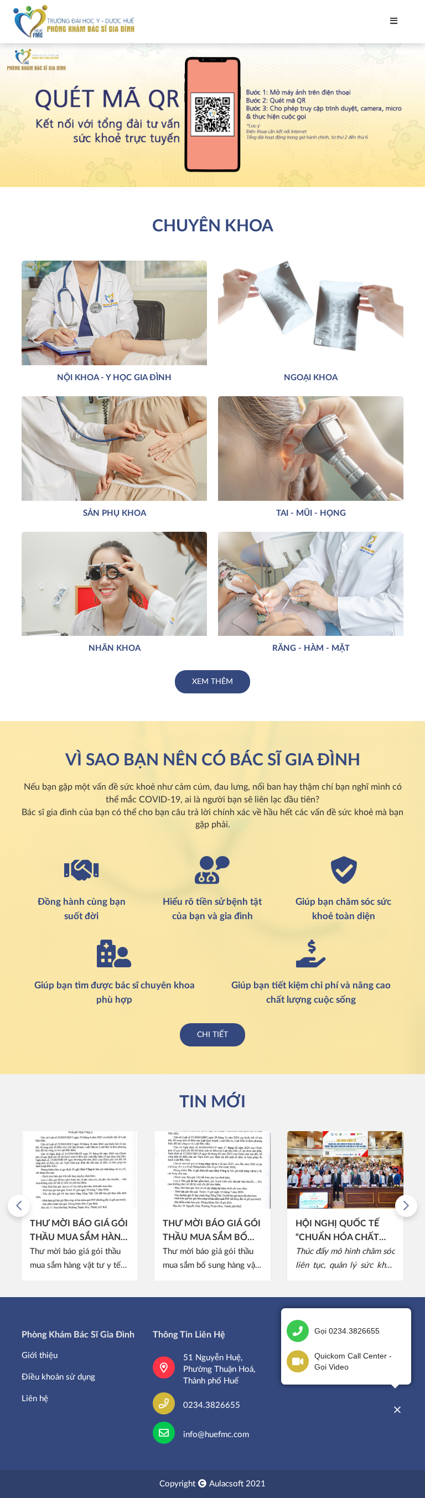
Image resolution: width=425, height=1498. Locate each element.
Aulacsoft (226, 1484)
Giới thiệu (40, 1355)
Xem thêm (212, 682)
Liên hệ (35, 1399)
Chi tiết (212, 1035)
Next (406, 1206)
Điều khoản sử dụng (58, 1377)
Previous (19, 1206)
